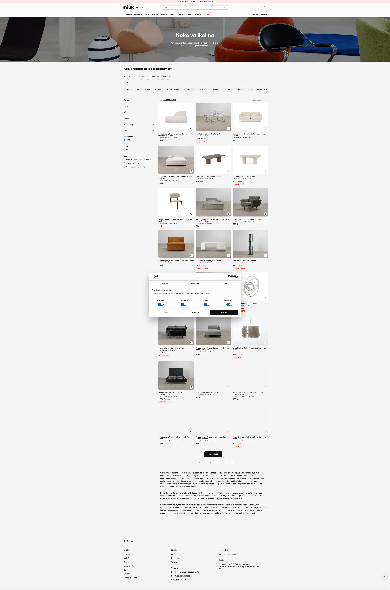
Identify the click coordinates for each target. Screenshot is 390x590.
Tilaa (195, 305)
